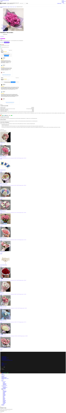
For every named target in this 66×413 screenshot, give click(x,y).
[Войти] (65, 3)
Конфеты (4, 29)
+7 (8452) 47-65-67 (59, 3)
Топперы (4, 31)
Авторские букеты (5, 25)
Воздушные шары (5, 30)
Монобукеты (4, 26)
